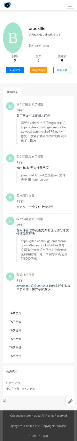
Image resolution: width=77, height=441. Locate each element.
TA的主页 (15, 313)
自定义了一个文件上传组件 (34, 206)
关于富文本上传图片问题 (33, 115)
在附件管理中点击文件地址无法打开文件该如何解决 (42, 232)
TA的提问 (15, 330)
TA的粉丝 (15, 347)
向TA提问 (39, 70)
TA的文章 (15, 339)
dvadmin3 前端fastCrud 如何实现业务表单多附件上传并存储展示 (43, 287)
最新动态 (12, 92)
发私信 (63, 70)
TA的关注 (15, 356)
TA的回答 (15, 322)
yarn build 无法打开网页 (32, 167)
